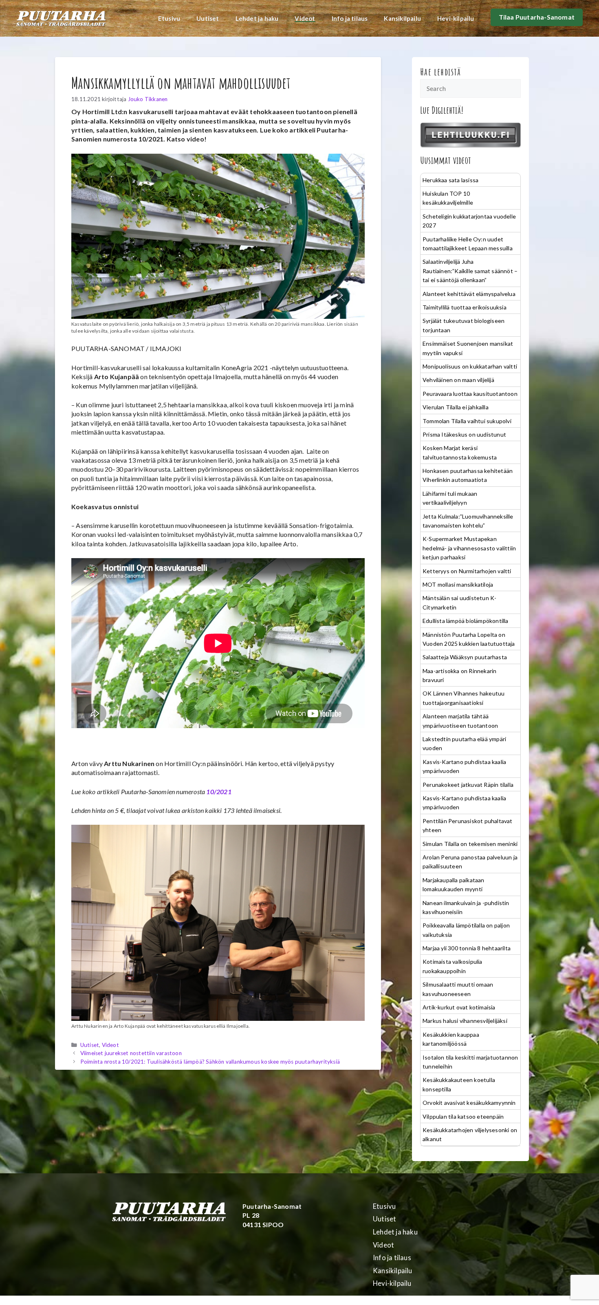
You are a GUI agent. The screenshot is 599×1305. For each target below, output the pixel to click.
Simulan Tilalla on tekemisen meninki (470, 843)
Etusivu (169, 18)
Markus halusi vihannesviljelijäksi (465, 1020)
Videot (305, 18)
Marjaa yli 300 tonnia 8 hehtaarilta (467, 948)
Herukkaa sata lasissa (450, 180)
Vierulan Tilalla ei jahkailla (456, 407)
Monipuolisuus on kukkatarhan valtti (470, 366)
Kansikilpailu (402, 18)
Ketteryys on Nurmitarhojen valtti (467, 570)
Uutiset (207, 18)
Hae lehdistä (440, 72)
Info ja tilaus (350, 18)
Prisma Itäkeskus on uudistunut (464, 434)
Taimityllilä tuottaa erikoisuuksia (465, 307)
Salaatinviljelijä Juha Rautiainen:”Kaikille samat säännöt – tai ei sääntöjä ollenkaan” (470, 270)
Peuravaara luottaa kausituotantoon (470, 393)
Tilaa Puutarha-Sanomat (537, 17)
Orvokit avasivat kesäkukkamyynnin (469, 1102)
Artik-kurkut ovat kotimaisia (459, 1007)
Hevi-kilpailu (455, 18)
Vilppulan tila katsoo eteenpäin (463, 1116)
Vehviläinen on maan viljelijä (458, 379)
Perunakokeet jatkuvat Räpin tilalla (468, 784)
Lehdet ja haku (257, 18)
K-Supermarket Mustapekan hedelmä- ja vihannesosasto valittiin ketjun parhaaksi (469, 548)
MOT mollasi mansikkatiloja (458, 584)
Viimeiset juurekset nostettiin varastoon (131, 1053)
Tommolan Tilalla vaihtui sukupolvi (467, 420)
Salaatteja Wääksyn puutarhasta (465, 657)
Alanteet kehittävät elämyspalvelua (469, 293)
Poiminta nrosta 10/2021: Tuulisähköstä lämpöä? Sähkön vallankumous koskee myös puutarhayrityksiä (210, 1061)
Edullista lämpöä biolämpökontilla (466, 620)
